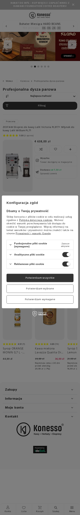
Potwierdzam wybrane (40, 288)
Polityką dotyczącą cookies (36, 220)
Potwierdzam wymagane (40, 299)
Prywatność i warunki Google (33, 233)
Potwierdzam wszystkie (40, 278)
